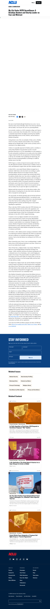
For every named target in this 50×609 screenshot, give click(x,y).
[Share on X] (20, 117)
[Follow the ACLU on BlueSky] (27, 559)
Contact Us (11, 572)
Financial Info (12, 575)
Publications (23, 582)
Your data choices (27, 596)
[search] (40, 601)
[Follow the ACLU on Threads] (23, 559)
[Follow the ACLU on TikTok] (20, 559)
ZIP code (11, 356)
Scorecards (22, 585)
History (10, 577)
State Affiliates (12, 580)
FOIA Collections (24, 575)
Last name (25, 346)
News (21, 580)
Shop (34, 572)
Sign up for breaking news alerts (19, 324)
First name (11, 346)
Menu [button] (33, 2)
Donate (38, 2)
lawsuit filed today (14, 316)
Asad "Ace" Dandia (12, 114)
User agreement (11, 596)
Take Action (35, 575)
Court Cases (22, 572)
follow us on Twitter (32, 324)
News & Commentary (14, 7)
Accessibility (34, 596)
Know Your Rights (24, 577)
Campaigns (22, 570)
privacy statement (12, 363)
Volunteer (35, 577)
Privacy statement (19, 596)
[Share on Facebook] (17, 117)
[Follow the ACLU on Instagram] (16, 559)
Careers (10, 570)
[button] (22, 117)
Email (10, 351)
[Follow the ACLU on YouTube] (13, 559)
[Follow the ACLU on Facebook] (10, 559)
